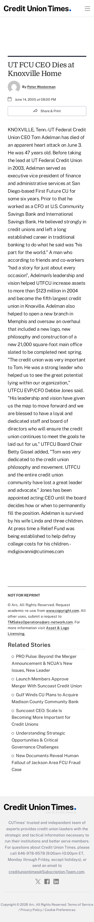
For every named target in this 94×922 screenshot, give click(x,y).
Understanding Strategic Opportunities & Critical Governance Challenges (38, 740)
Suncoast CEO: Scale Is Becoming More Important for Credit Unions (41, 717)
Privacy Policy (31, 910)
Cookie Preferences (60, 910)
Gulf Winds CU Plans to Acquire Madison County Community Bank (45, 698)
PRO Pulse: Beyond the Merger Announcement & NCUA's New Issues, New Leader (44, 663)
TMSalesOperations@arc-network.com (40, 622)
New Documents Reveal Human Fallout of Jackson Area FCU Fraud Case (46, 762)
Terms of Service (80, 904)
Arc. (32, 904)
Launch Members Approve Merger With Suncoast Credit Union (47, 682)
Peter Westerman (41, 87)
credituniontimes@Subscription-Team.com (46, 872)
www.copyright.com (62, 611)
